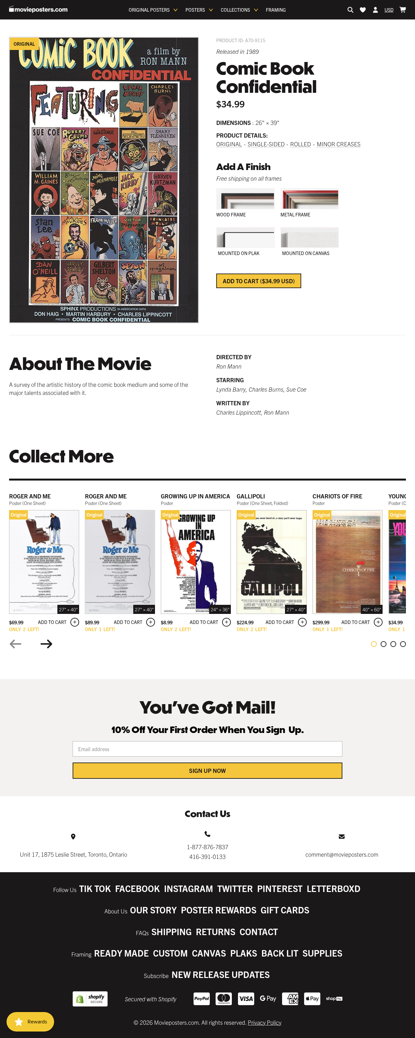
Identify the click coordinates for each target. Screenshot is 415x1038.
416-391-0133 (207, 856)
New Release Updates (221, 974)
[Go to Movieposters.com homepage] (38, 9)
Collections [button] (235, 10)
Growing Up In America (195, 496)
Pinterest (279, 888)
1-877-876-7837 (207, 846)
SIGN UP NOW (207, 770)
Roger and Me (30, 496)
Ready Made (121, 952)
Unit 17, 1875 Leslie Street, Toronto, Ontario (73, 854)
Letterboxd (334, 888)
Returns (215, 931)
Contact (259, 931)
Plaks (243, 952)
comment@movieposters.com (341, 854)
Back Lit (279, 952)
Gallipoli (251, 496)
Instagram (188, 888)
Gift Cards (285, 909)
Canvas (209, 952)
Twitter (235, 888)
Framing (276, 10)
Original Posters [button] (149, 10)
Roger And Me (105, 496)
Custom (170, 952)
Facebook (137, 888)
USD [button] (389, 10)
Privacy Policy (264, 1022)
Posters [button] (195, 10)
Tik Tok (95, 888)
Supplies (322, 952)
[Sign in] (375, 9)
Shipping (171, 931)
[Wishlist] (363, 9)
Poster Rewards (218, 909)
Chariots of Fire (337, 496)
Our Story (153, 909)
